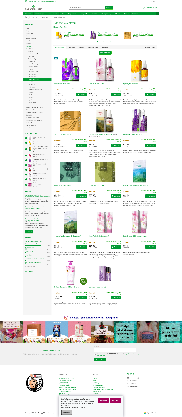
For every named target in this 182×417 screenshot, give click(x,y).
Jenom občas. (29, 251)
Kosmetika (29, 36)
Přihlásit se (100, 359)
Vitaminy (30, 48)
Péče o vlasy (32, 87)
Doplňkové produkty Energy (34, 112)
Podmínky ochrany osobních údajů (73, 407)
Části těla (31, 56)
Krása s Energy (63, 382)
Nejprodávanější (93, 47)
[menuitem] (28, 13)
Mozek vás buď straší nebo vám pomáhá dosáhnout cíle (35, 219)
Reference (96, 382)
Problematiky (32, 59)
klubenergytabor (134, 386)
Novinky (28, 43)
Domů (95, 378)
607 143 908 (133, 380)
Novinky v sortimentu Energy (67, 387)
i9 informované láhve (32, 117)
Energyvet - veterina (65, 385)
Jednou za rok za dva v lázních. (34, 258)
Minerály (30, 51)
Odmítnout (103, 400)
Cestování (32, 61)
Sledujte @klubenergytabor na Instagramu (94, 317)
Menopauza (32, 76)
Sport (30, 100)
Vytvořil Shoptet (152, 413)
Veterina (28, 41)
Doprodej (29, 115)
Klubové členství (98, 385)
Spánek (31, 97)
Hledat (108, 7)
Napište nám (97, 391)
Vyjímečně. (28, 255)
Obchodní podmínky (99, 387)
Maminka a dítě (33, 71)
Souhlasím (115, 400)
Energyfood (29, 33)
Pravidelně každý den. (32, 244)
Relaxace (31, 92)
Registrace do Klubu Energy (34, 107)
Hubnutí (31, 69)
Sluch (30, 94)
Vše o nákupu (97, 384)
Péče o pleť (32, 84)
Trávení (31, 105)
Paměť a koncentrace (35, 82)
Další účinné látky (33, 54)
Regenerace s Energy (65, 380)
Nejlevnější (71, 47)
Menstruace (32, 74)
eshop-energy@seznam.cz (138, 378)
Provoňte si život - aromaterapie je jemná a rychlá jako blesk (35, 207)
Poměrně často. (30, 247)
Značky (28, 128)
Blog (94, 380)
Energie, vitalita (33, 66)
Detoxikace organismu (35, 64)
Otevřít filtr (105, 53)
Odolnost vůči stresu (35, 79)
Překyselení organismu (35, 89)
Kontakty (95, 393)
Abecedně (105, 47)
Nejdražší (81, 47)
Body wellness (30, 122)
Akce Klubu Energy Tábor (67, 378)
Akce (27, 28)
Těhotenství (32, 102)
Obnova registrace (31, 110)
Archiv (29, 232)
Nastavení (66, 412)
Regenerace (30, 31)
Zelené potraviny (31, 38)
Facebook (133, 383)
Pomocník (29, 46)
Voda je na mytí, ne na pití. (33, 262)
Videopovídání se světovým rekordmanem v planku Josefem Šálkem (37, 195)
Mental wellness (31, 125)
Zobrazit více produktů (104, 42)
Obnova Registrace (65, 391)
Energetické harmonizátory (34, 120)
